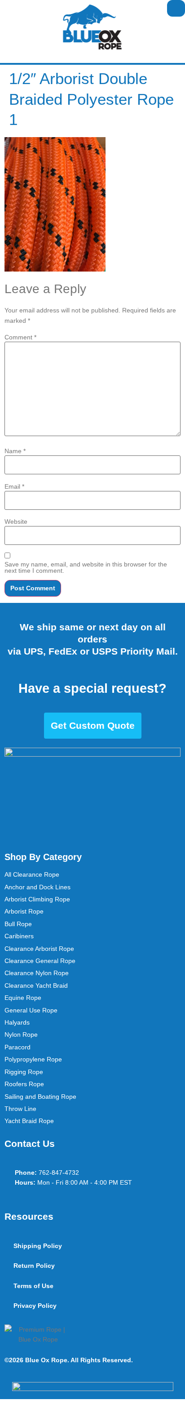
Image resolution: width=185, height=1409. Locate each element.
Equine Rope (22, 997)
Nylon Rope (21, 1034)
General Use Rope (30, 1010)
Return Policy (34, 1265)
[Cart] (176, 8)
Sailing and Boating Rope (40, 1096)
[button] (7, 8)
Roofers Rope (24, 1084)
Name (15, 451)
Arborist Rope (24, 911)
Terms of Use (33, 1285)
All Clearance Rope (31, 874)
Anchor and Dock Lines (37, 887)
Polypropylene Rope (33, 1059)
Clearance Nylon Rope (36, 972)
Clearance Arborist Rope (39, 948)
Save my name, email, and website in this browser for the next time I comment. (85, 567)
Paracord (17, 1047)
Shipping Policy (37, 1245)
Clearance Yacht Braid (36, 985)
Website (15, 521)
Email (14, 486)
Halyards (17, 1022)
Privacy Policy (35, 1305)
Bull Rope (18, 923)
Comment (20, 337)
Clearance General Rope (39, 960)
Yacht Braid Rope (29, 1120)
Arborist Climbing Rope (37, 899)
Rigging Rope (23, 1071)
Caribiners (19, 936)
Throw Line (20, 1108)
